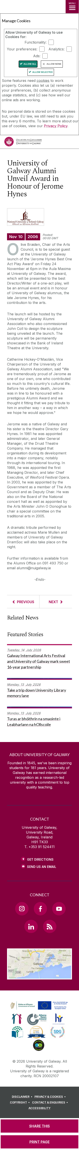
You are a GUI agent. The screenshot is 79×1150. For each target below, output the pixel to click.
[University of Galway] (23, 143)
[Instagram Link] (21, 908)
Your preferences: (22, 49)
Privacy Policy (55, 126)
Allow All (29, 64)
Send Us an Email (41, 867)
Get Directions (40, 859)
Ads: (36, 56)
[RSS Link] (49, 926)
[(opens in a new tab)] (39, 1010)
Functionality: (36, 42)
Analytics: (56, 49)
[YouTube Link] (58, 908)
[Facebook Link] (40, 908)
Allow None (54, 64)
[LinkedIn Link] (31, 926)
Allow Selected (42, 72)
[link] (38, 1005)
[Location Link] (39, 976)
